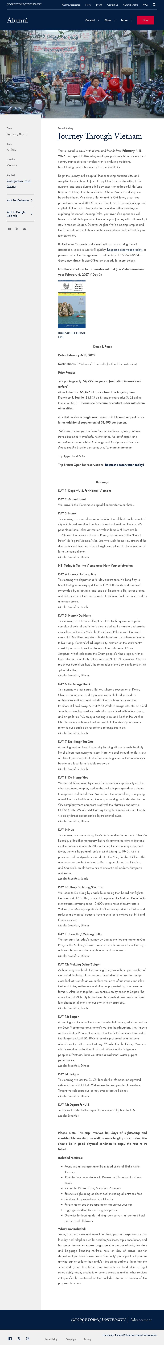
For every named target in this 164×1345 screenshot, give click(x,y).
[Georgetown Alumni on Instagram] (29, 1338)
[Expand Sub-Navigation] (98, 20)
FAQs (145, 4)
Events (99, 4)
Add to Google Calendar (16, 213)
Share (108, 20)
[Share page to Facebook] (9, 228)
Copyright (71, 1339)
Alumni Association (71, 4)
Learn (124, 20)
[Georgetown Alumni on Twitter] (20, 1338)
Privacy (87, 1339)
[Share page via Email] (24, 228)
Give (146, 20)
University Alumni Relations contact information (129, 1335)
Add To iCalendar (18, 200)
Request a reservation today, (125, 249)
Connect (90, 20)
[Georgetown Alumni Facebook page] (11, 1338)
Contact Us (112, 4)
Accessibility (51, 1339)
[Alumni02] (17, 20)
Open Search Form (154, 5)
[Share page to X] (17, 228)
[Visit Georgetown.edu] (24, 4)
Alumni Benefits (130, 4)
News (88, 4)
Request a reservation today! (124, 465)
